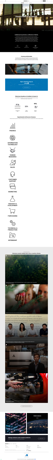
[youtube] (30, 450)
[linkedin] (28, 450)
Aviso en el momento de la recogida (22, 459)
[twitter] (27, 450)
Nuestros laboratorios (7, 447)
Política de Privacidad (28, 446)
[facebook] (29, 450)
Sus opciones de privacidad (30, 459)
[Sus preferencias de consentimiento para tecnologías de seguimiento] (1, 459)
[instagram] (26, 450)
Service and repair (28, 447)
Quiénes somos (6, 446)
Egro (16, 447)
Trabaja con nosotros (39, 447)
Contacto (38, 446)
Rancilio (16, 446)
